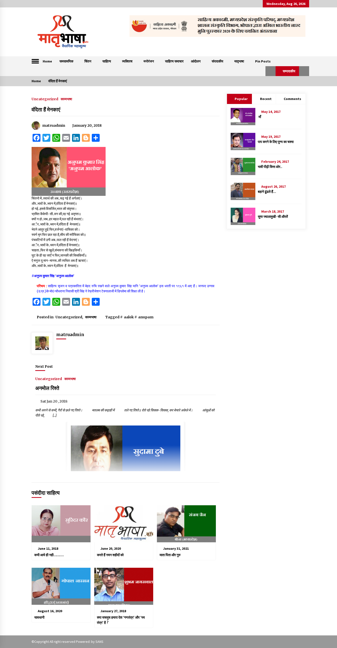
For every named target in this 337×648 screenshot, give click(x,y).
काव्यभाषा (66, 99)
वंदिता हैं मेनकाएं (46, 109)
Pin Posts (263, 61)
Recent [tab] (266, 99)
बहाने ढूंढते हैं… (267, 191)
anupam (145, 317)
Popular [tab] (241, 99)
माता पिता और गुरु (170, 555)
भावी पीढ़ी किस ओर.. (270, 166)
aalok (129, 317)
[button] (270, 71)
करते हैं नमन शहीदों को (110, 555)
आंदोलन (196, 61)
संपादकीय (217, 61)
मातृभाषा (239, 61)
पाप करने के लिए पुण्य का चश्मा (276, 142)
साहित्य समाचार (174, 61)
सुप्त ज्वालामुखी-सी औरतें (273, 216)
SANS (99, 641)
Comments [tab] (292, 99)
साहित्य (106, 61)
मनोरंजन (149, 61)
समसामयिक (66, 61)
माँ (259, 117)
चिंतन (87, 61)
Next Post (44, 366)
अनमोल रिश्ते (47, 388)
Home (47, 61)
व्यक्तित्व (127, 61)
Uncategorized (45, 99)
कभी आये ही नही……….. (49, 555)
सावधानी (39, 617)
